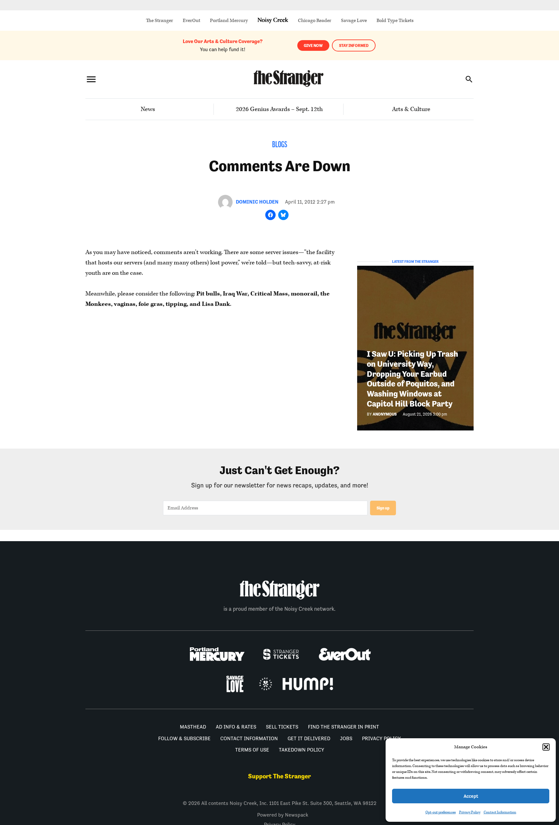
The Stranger (159, 20)
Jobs (346, 738)
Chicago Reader (314, 20)
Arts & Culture (411, 109)
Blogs (279, 145)
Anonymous (385, 414)
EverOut (191, 20)
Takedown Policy (301, 750)
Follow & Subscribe (184, 738)
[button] (546, 747)
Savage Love (354, 20)
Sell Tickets (282, 727)
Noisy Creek (273, 21)
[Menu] (91, 79)
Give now (313, 45)
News (148, 109)
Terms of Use (252, 750)
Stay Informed (353, 45)
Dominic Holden (257, 202)
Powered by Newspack (282, 815)
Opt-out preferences (440, 812)
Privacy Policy (469, 812)
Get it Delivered (309, 738)
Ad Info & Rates (236, 727)
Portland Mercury (229, 20)
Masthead (193, 727)
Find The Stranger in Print (343, 727)
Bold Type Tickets (395, 20)
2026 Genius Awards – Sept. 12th (279, 109)
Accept (471, 796)
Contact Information (500, 812)
